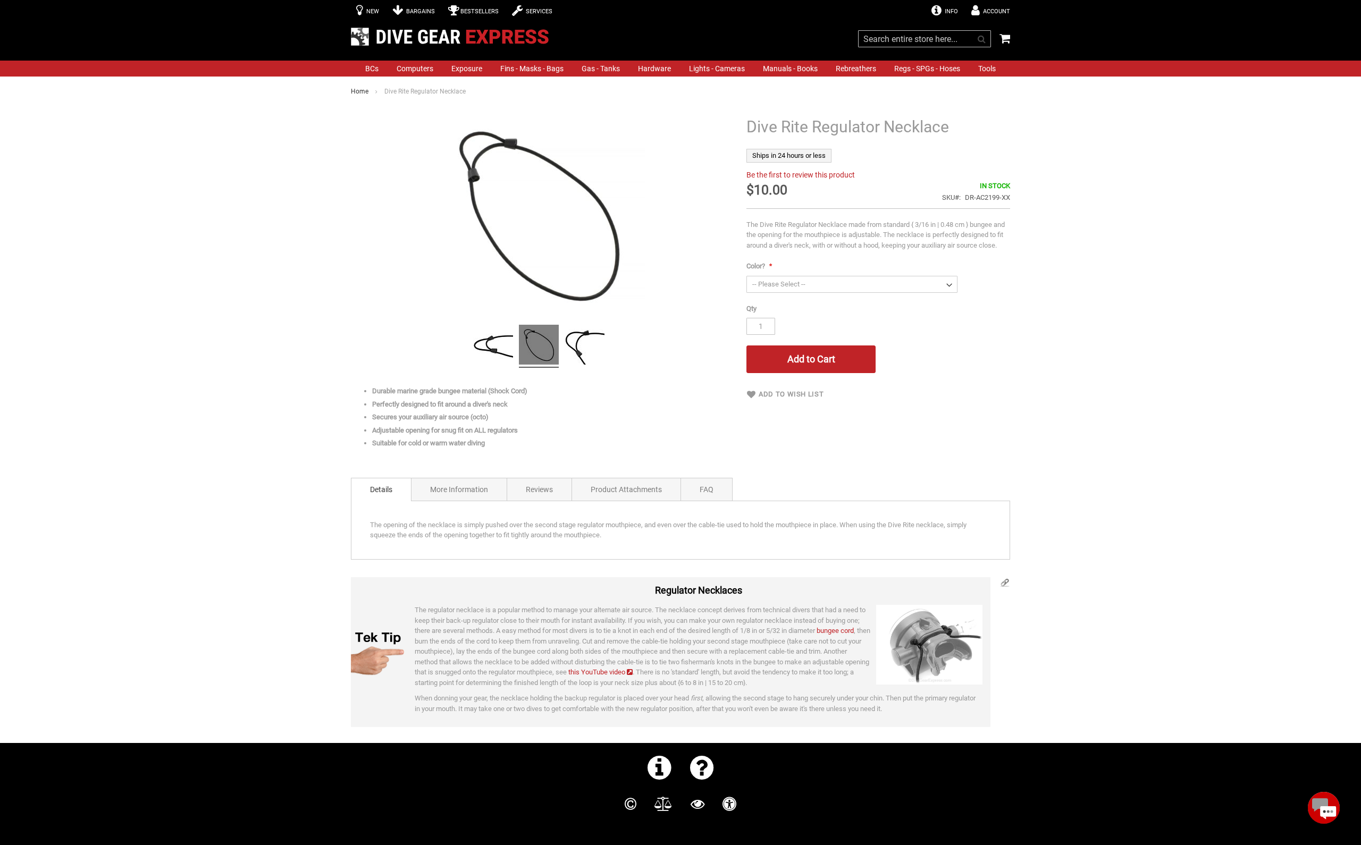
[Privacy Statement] (697, 804)
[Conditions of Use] (663, 804)
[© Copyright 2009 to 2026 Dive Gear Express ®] (630, 804)
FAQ (706, 489)
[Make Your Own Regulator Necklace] (926, 645)
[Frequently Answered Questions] (702, 767)
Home (359, 91)
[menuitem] (372, 68)
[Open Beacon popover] (1324, 808)
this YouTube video (596, 672)
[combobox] (924, 38)
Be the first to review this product (800, 175)
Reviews (539, 489)
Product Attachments (626, 489)
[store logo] (453, 36)
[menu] (680, 69)
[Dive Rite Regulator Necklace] (493, 346)
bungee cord (835, 631)
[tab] (381, 489)
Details (381, 489)
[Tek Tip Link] (1004, 585)
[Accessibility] (729, 804)
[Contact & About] (659, 767)
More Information (459, 489)
